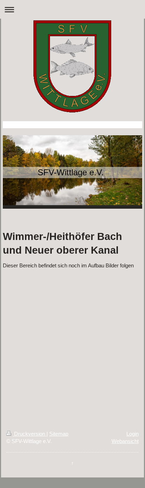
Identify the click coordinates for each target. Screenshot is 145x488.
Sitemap (58, 434)
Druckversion (29, 434)
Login (132, 434)
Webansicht (125, 441)
